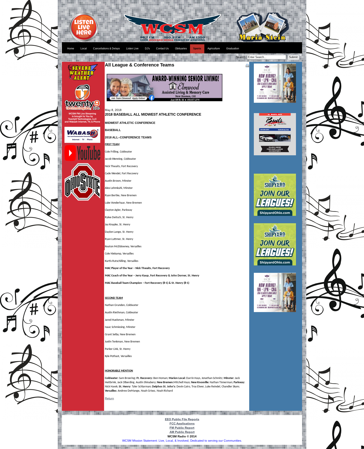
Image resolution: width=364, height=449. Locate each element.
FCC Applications (182, 423)
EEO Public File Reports (182, 419)
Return (109, 398)
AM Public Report (182, 432)
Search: (241, 57)
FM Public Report (182, 427)
